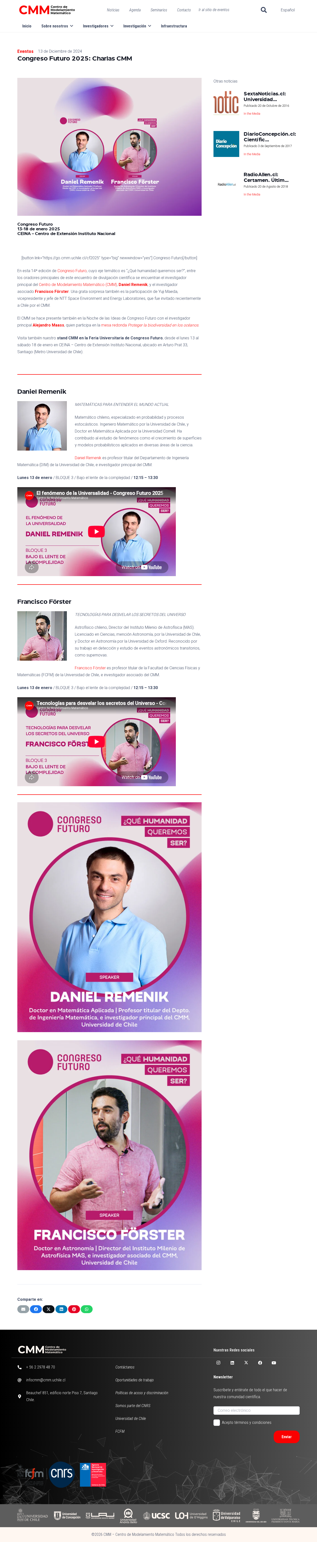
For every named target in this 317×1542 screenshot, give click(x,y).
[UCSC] (156, 1515)
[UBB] (256, 1515)
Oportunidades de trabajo (134, 1380)
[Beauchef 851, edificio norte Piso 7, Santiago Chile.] (21, 1396)
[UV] (226, 1515)
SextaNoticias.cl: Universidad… (265, 96)
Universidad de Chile (130, 1418)
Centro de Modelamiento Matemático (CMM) (78, 284)
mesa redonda (149, 325)
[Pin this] (74, 1309)
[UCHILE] (33, 1515)
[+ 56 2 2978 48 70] (21, 1367)
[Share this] (36, 1309)
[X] (246, 1363)
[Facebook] (260, 1363)
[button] (263, 10)
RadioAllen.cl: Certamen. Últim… (266, 177)
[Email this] (23, 1309)
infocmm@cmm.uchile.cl (45, 1380)
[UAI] (100, 1515)
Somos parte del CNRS (132, 1405)
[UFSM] (285, 1515)
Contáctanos (124, 1367)
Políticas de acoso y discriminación (141, 1392)
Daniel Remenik (133, 284)
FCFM (120, 1431)
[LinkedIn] (232, 1363)
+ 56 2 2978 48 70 (40, 1367)
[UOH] (191, 1515)
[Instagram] (218, 1363)
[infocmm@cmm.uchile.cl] (21, 1380)
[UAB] (128, 1515)
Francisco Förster (52, 291)
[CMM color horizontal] (47, 10)
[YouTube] (274, 1363)
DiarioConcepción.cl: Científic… (270, 136)
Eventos (25, 51)
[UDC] (67, 1515)
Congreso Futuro (72, 270)
